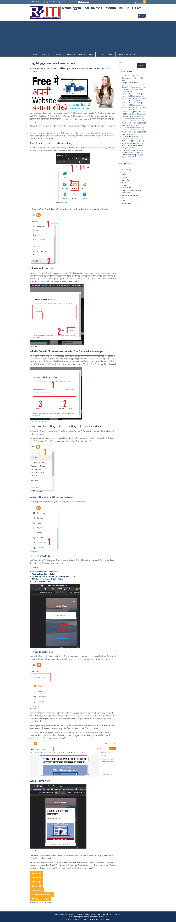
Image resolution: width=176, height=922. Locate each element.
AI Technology (126, 170)
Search (121, 62)
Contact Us (130, 54)
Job (119, 54)
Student (70, 54)
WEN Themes (105, 919)
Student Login (83, 2)
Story (91, 54)
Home (35, 54)
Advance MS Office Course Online (45, 571)
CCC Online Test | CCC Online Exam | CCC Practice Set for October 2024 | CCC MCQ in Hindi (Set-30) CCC (134, 114)
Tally (123, 200)
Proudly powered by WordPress (76, 919)
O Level (109, 54)
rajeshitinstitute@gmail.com (56, 2)
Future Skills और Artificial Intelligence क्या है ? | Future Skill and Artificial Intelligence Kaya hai (133, 146)
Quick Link (138, 2)
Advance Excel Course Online (43, 574)
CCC (99, 54)
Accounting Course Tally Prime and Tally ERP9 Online (53, 576)
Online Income (48, 902)
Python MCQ (126, 193)
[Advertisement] (88, 36)
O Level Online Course (41, 581)
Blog (123, 172)
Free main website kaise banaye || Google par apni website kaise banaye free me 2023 (71, 68)
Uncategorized (126, 203)
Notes (80, 54)
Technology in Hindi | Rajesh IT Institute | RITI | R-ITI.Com (101, 8)
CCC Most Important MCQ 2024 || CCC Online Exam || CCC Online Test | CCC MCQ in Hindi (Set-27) (133, 139)
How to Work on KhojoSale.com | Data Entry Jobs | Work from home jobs (133, 78)
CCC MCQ (125, 175)
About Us (46, 54)
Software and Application (130, 195)
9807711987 (36, 2)
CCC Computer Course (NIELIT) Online (47, 579)
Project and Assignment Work (132, 190)
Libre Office (126, 180)
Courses (58, 54)
